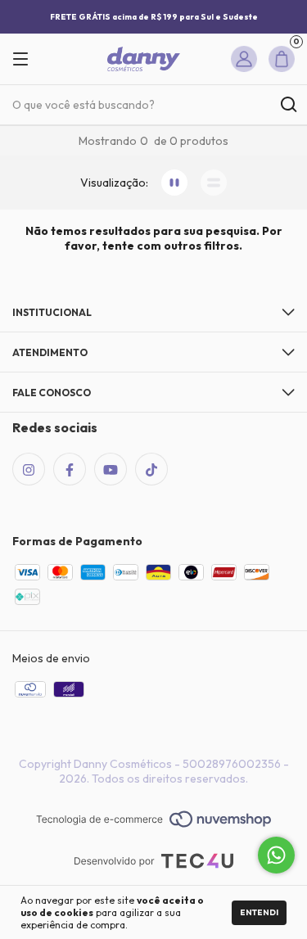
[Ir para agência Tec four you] (153, 862)
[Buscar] (287, 105)
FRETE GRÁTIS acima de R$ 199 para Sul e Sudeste (154, 16)
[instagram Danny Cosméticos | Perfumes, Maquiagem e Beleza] (28, 469)
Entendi (259, 912)
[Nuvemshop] (153, 820)
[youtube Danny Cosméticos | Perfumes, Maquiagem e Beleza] (110, 469)
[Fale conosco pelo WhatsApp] (276, 855)
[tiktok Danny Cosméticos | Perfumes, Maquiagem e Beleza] (151, 469)
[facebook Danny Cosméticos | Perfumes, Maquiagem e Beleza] (69, 469)
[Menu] (26, 59)
